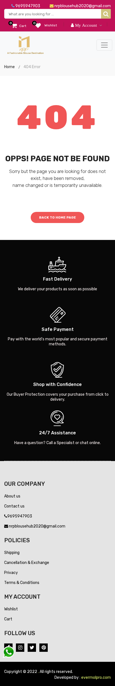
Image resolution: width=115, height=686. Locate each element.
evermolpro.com (96, 677)
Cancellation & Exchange (26, 562)
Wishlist (11, 609)
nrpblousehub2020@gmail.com (82, 6)
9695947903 (27, 6)
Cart (8, 619)
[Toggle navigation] (104, 45)
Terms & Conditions (21, 582)
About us (12, 496)
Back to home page (57, 217)
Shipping (12, 552)
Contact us (14, 506)
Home (9, 67)
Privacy (11, 572)
